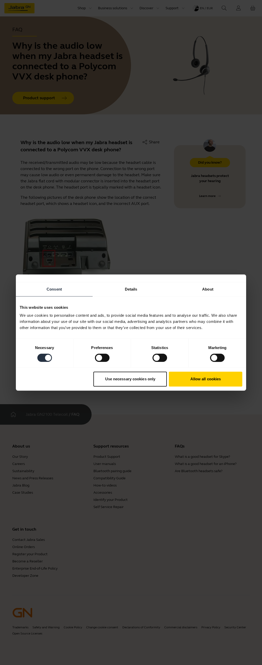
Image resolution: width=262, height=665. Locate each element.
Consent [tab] (54, 289)
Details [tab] (131, 289)
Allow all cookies (205, 379)
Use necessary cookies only (130, 379)
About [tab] (207, 289)
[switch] (102, 358)
